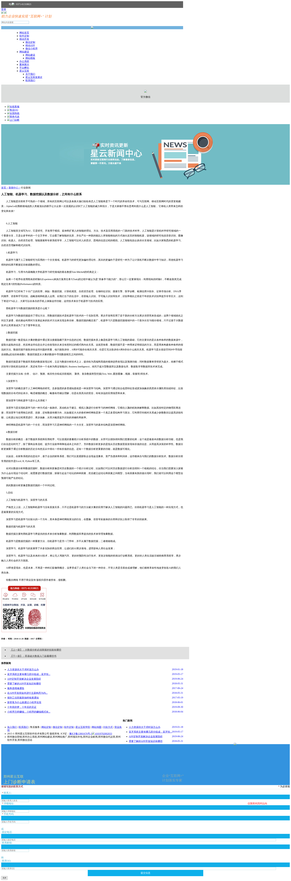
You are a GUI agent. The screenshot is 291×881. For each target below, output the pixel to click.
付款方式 (108, 727)
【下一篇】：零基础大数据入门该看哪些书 (33, 656)
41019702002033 (103, 733)
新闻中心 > (14, 187)
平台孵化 (24, 67)
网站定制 (46, 727)
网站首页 (24, 32)
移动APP (30, 45)
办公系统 (24, 61)
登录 (3, 9)
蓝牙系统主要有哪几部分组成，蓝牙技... (28, 674)
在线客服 (14, 106)
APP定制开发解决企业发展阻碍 (24, 679)
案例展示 (24, 64)
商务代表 (14, 116)
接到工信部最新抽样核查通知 (23, 697)
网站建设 (24, 51)
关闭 (4, 878)
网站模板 (30, 58)
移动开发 (24, 39)
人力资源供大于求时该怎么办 (23, 669)
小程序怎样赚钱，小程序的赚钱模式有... (28, 711)
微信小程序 (31, 48)
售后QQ (14, 110)
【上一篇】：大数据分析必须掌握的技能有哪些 (35, 650)
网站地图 (96, 727)
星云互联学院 (82, 727)
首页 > (4, 187)
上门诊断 (14, 120)
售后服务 (35, 727)
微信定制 (30, 42)
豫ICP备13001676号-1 (80, 733)
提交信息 (145, 873)
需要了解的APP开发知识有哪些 (24, 683)
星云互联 (24, 71)
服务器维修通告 (15, 688)
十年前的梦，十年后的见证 (21, 707)
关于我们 (30, 74)
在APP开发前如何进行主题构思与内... (27, 693)
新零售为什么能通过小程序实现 (24, 702)
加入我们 (12, 727)
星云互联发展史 (33, 77)
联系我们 (30, 80)
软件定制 (24, 36)
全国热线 (14, 113)
